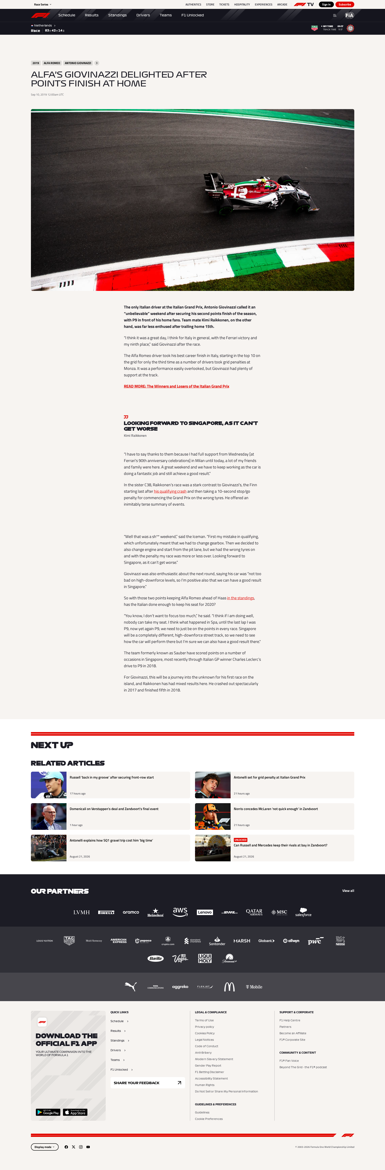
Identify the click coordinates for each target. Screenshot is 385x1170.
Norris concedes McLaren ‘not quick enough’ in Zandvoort (276, 808)
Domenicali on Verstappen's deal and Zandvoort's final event (114, 808)
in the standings (240, 598)
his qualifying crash (170, 491)
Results (92, 15)
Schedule (66, 15)
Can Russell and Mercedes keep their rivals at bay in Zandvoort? (280, 845)
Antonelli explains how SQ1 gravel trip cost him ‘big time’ (111, 840)
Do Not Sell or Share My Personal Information (226, 1091)
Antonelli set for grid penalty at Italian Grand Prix (269, 777)
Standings (117, 15)
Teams (166, 15)
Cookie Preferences (209, 1119)
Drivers (143, 15)
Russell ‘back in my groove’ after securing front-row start (112, 777)
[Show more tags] (96, 63)
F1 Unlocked (192, 15)
